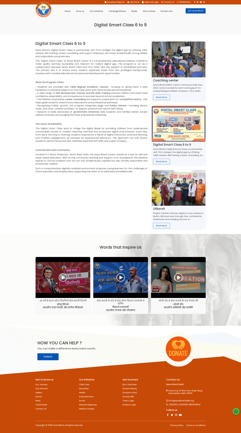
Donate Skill (128, 396)
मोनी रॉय (121, 304)
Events (38, 396)
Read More (161, 97)
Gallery (38, 392)
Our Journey (41, 384)
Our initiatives (96, 11)
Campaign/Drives (117, 11)
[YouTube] (180, 415)
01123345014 (185, 2)
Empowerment (86, 396)
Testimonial (41, 404)
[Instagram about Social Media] (204, 2)
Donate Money (130, 388)
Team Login (128, 400)
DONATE (48, 356)
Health (82, 392)
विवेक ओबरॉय (178, 304)
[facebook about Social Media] (194, 2)
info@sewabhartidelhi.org (181, 400)
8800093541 (194, 404)
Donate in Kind (130, 392)
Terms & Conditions (196, 425)
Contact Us (168, 2)
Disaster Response (88, 404)
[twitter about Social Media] (197, 2)
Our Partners (41, 388)
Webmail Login (151, 2)
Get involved (149, 11)
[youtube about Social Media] (201, 2)
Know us (80, 11)
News (37, 400)
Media (134, 11)
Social (82, 400)
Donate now (167, 11)
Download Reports (116, 2)
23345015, (183, 404)
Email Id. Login (129, 404)
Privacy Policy (176, 425)
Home (68, 11)
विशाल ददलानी (63, 307)
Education (84, 388)
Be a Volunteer (130, 384)
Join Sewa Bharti (195, 10)
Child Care (84, 384)
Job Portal (134, 2)
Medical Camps (86, 408)
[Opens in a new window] (167, 415)
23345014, (173, 404)
